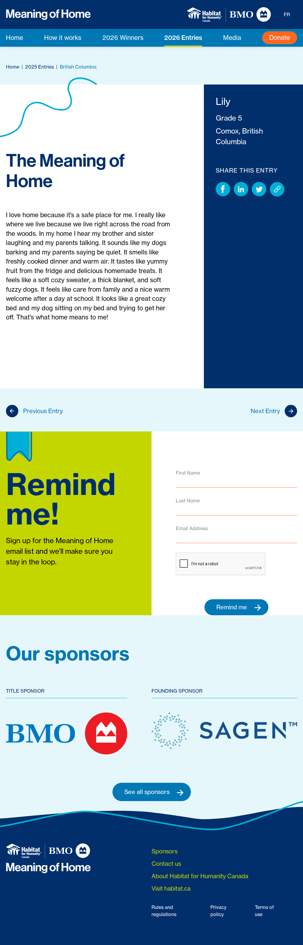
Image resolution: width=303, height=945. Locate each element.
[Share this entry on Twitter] (259, 189)
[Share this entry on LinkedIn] (241, 189)
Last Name (188, 501)
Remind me (232, 607)
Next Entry (265, 411)
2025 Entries (39, 67)
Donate (279, 37)
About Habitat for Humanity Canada (200, 876)
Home (14, 37)
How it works (62, 37)
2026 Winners (123, 37)
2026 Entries (183, 37)
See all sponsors (147, 791)
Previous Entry (43, 411)
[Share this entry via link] (277, 189)
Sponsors (165, 851)
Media (232, 37)
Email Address (192, 528)
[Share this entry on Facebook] (223, 189)
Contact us (166, 863)
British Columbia (78, 67)
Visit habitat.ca (171, 888)
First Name (188, 473)
